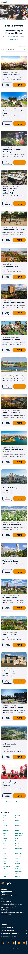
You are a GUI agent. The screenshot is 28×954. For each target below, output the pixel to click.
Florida (4, 835)
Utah (16, 861)
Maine (4, 861)
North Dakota (18, 835)
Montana (17, 815)
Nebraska (17, 817)
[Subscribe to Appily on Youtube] (24, 943)
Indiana (4, 848)
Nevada (17, 820)
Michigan (5, 868)
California (5, 825)
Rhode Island (18, 848)
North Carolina (19, 833)
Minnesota (5, 871)
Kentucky (5, 856)
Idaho (4, 843)
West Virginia (18, 871)
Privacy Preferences (6, 914)
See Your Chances (19, 84)
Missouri (5, 876)
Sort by (3, 49)
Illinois (4, 845)
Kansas (4, 853)
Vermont (17, 863)
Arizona (4, 820)
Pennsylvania (18, 845)
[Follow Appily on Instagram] (3, 943)
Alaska (4, 817)
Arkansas (5, 823)
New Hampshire (19, 823)
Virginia (17, 866)
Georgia (5, 838)
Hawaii (4, 840)
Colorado (5, 828)
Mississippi (5, 873)
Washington (18, 868)
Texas (16, 858)
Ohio (16, 838)
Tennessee (17, 856)
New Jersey (18, 825)
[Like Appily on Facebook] (14, 943)
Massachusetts (6, 866)
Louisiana (5, 858)
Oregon (17, 843)
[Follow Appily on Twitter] (8, 943)
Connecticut (6, 830)
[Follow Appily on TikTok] (19, 943)
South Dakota (18, 853)
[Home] (4, 2)
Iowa (4, 851)
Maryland (5, 863)
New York (17, 830)
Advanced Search (22, 46)
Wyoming (17, 876)
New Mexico (18, 828)
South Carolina (19, 851)
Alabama (5, 815)
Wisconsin (17, 873)
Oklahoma (17, 840)
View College (7, 84)
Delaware (5, 833)
